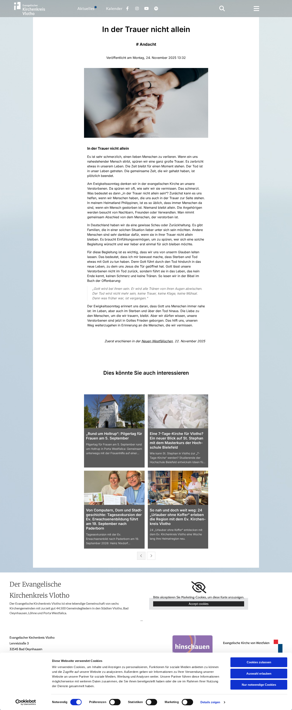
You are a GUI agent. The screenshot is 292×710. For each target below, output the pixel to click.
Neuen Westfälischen (157, 341)
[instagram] (137, 8)
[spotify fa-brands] (156, 8)
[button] (256, 8)
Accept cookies (199, 604)
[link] (198, 587)
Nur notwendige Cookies (259, 684)
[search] (222, 8)
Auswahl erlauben (258, 673)
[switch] (115, 702)
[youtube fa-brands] (146, 8)
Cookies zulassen (259, 662)
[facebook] (127, 8)
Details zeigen (210, 702)
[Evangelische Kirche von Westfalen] (250, 646)
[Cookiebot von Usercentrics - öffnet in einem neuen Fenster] (25, 702)
